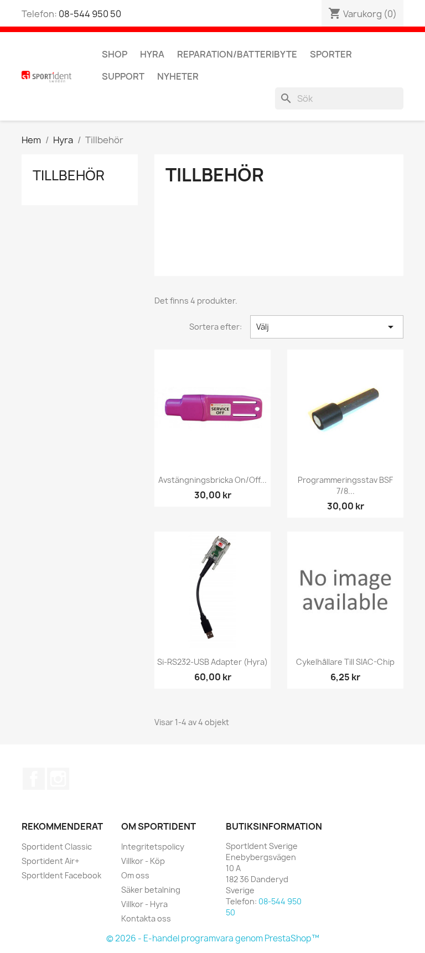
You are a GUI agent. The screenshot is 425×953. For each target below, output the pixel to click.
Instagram (58, 779)
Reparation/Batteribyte (237, 54)
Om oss (135, 875)
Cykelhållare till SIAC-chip (345, 662)
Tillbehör (69, 175)
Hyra (152, 54)
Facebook (34, 779)
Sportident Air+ (50, 861)
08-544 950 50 (90, 14)
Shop (114, 54)
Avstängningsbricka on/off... (212, 480)
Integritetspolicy (152, 846)
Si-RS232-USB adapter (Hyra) (212, 662)
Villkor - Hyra (144, 904)
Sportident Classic (57, 846)
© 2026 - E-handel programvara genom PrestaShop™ (212, 938)
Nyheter (178, 76)
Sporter (331, 54)
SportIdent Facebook (61, 875)
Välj (326, 327)
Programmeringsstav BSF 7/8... (345, 485)
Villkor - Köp (143, 861)
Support (123, 76)
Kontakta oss (146, 918)
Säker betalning (150, 889)
